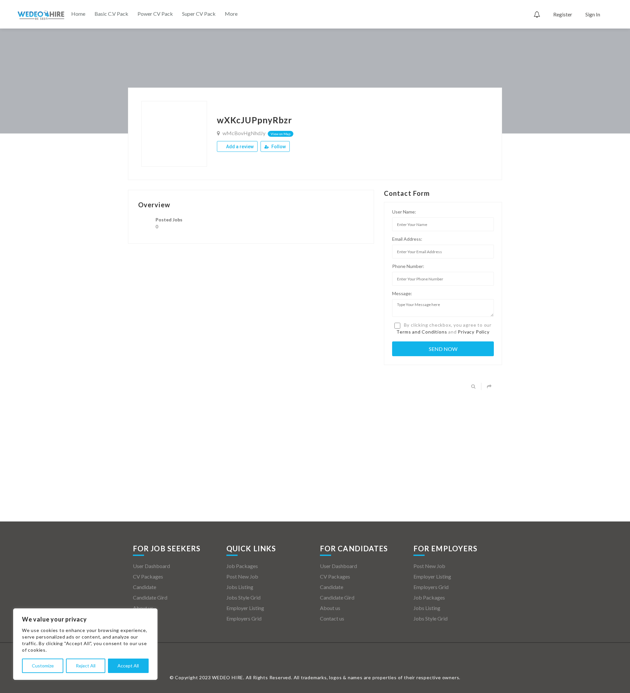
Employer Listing (245, 608)
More (231, 13)
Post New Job (242, 576)
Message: (402, 293)
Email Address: (407, 239)
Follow (278, 146)
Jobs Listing (239, 587)
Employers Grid (244, 618)
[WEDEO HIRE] (41, 15)
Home (78, 13)
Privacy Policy (473, 332)
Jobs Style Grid (243, 597)
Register (562, 14)
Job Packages (242, 566)
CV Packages (148, 576)
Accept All (128, 665)
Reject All (85, 665)
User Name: (404, 211)
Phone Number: (408, 266)
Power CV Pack (155, 13)
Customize (43, 665)
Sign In (592, 14)
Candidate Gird (150, 597)
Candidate (144, 587)
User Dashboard (151, 566)
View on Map (280, 134)
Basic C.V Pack (111, 13)
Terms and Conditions (421, 332)
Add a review (239, 146)
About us (143, 608)
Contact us (145, 618)
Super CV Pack (199, 13)
